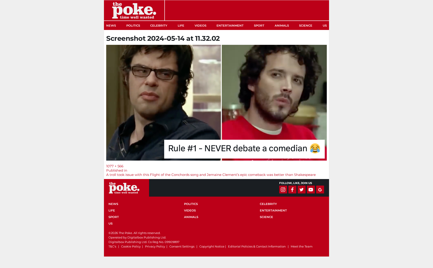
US (325, 25)
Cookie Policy (131, 246)
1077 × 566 (114, 166)
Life (181, 25)
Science (305, 25)
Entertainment (230, 25)
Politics (133, 25)
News (111, 25)
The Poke (134, 10)
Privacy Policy (155, 246)
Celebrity (158, 25)
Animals (282, 25)
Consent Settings (181, 246)
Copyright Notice (211, 246)
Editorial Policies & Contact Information (257, 246)
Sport (259, 25)
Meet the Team (302, 246)
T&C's (112, 246)
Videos (200, 25)
